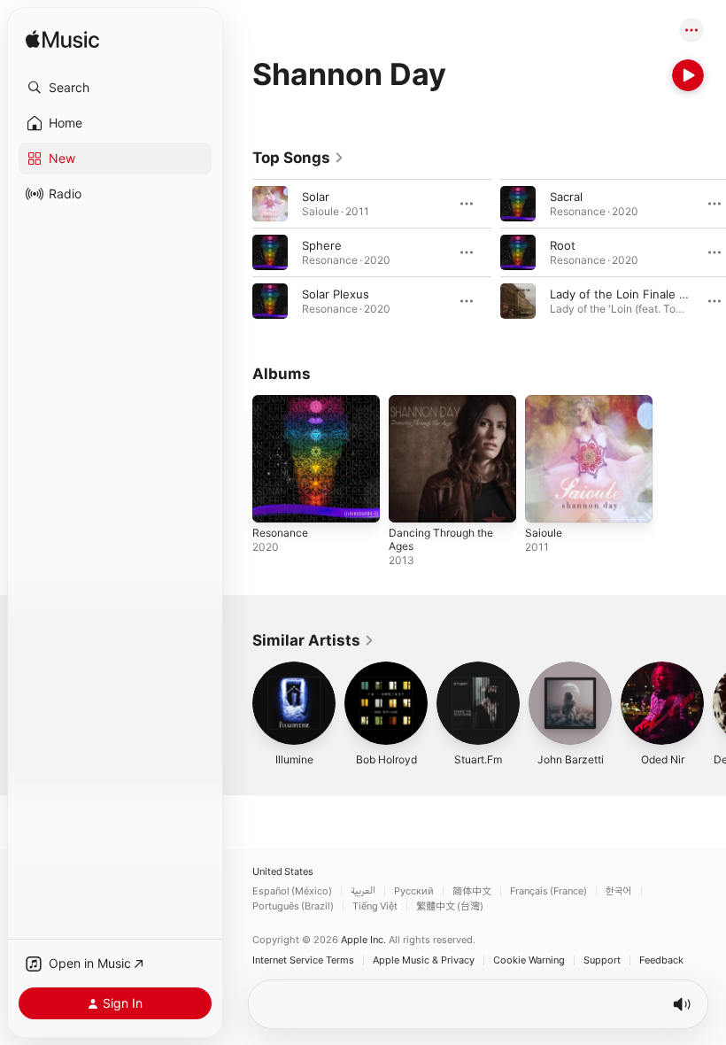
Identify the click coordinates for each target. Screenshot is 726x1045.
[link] (298, 157)
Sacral (566, 197)
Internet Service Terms (303, 960)
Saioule (543, 532)
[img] (62, 40)
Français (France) (548, 891)
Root (562, 245)
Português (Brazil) (293, 906)
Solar (315, 197)
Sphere (322, 245)
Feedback (661, 960)
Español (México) (292, 891)
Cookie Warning (529, 960)
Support (602, 960)
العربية (363, 891)
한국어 (619, 891)
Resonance (280, 532)
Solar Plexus (335, 294)
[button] (115, 88)
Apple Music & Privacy (424, 960)
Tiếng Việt (375, 906)
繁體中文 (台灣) (449, 906)
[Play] (688, 75)
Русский (414, 891)
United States (282, 872)
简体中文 (471, 891)
